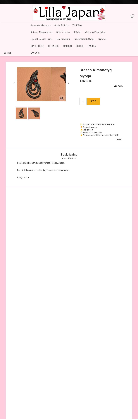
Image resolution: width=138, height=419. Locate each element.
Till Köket (77, 25)
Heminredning (63, 39)
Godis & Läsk (61, 25)
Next (68, 83)
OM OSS (67, 46)
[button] (62, 98)
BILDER (80, 46)
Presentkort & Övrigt (84, 39)
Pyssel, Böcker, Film (41, 39)
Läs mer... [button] (118, 86)
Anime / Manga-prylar (41, 32)
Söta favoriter (63, 32)
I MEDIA (92, 46)
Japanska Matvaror (40, 25)
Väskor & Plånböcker (95, 32)
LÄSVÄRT (35, 53)
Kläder (77, 32)
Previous (14, 83)
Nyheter (102, 39)
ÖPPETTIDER (37, 46)
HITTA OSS (53, 46)
